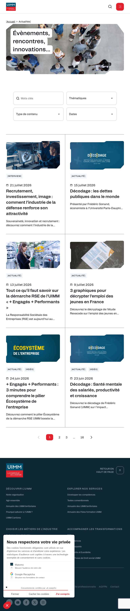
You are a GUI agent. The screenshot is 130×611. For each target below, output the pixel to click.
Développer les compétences (81, 494)
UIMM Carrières (13, 517)
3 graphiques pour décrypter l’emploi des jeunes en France (91, 296)
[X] (34, 602)
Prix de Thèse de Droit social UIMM (83, 558)
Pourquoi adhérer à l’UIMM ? (19, 511)
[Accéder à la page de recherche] (110, 7)
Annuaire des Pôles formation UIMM (84, 511)
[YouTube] (18, 602)
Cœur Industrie (74, 546)
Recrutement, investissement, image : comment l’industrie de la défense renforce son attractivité (31, 202)
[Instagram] (43, 602)
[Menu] (120, 7)
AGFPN (103, 586)
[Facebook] (26, 602)
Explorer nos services (84, 488)
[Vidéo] (30, 369)
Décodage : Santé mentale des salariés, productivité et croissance (96, 389)
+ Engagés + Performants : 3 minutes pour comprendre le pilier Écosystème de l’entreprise (32, 395)
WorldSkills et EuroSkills (79, 552)
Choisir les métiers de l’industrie (32, 528)
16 (82, 437)
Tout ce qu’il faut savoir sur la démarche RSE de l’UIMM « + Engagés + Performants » (33, 299)
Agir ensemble (13, 500)
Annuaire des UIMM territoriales (21, 506)
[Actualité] (78, 176)
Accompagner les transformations (94, 528)
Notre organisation (15, 494)
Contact (114, 586)
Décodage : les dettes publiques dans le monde (94, 193)
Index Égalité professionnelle (79, 586)
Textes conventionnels (78, 500)
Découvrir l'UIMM (19, 488)
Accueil (11, 21)
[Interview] (14, 176)
